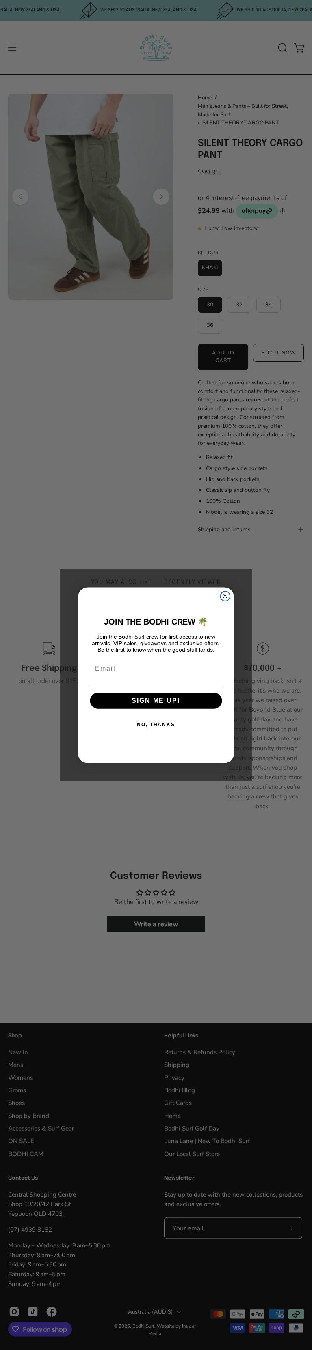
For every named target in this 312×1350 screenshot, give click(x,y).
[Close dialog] (225, 596)
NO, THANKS (156, 725)
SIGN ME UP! (156, 700)
